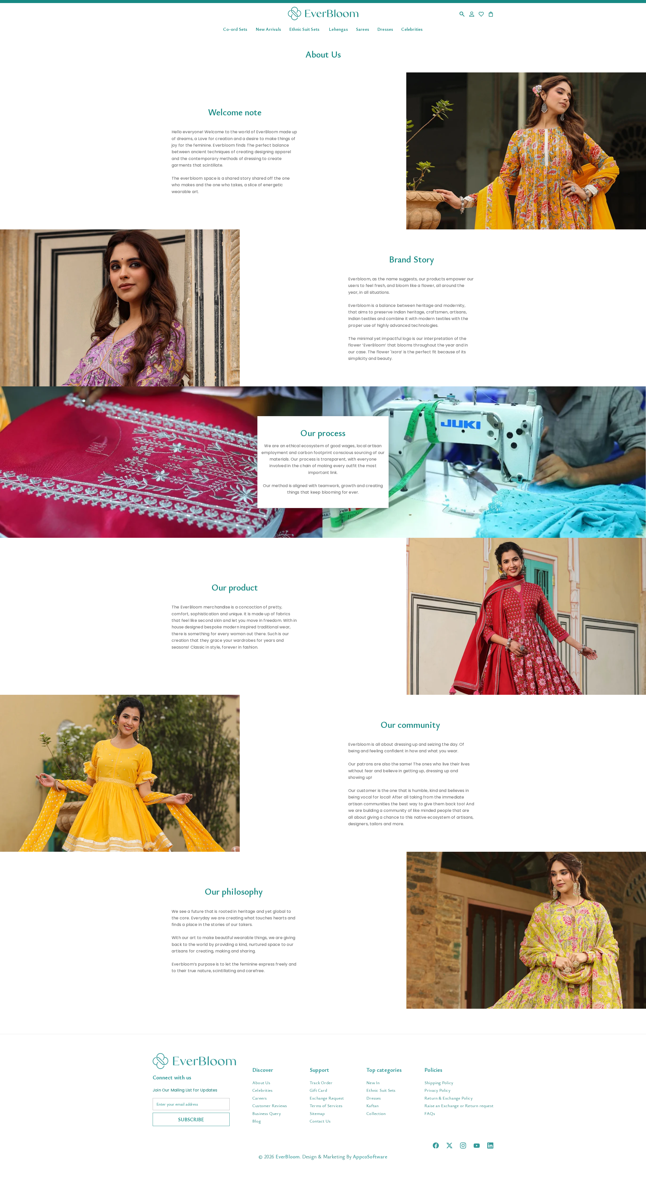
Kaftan (372, 1105)
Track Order (321, 1082)
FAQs (429, 1113)
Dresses (385, 28)
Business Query (266, 1113)
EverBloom (288, 1156)
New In (373, 1082)
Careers (259, 1098)
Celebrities (412, 28)
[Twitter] (449, 1145)
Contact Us (320, 1121)
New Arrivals (268, 28)
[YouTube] (477, 1145)
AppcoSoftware (370, 1156)
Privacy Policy (437, 1090)
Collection (376, 1113)
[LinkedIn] (490, 1145)
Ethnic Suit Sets (304, 28)
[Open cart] (490, 14)
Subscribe (191, 1119)
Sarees (362, 28)
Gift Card (318, 1090)
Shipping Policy (438, 1082)
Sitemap (317, 1113)
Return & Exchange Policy (448, 1098)
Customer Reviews (269, 1105)
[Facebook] (436, 1145)
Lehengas (338, 28)
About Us (261, 1082)
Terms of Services (326, 1105)
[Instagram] (463, 1145)
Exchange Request (327, 1098)
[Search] (462, 14)
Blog (256, 1121)
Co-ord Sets (235, 28)
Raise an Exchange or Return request (458, 1105)
